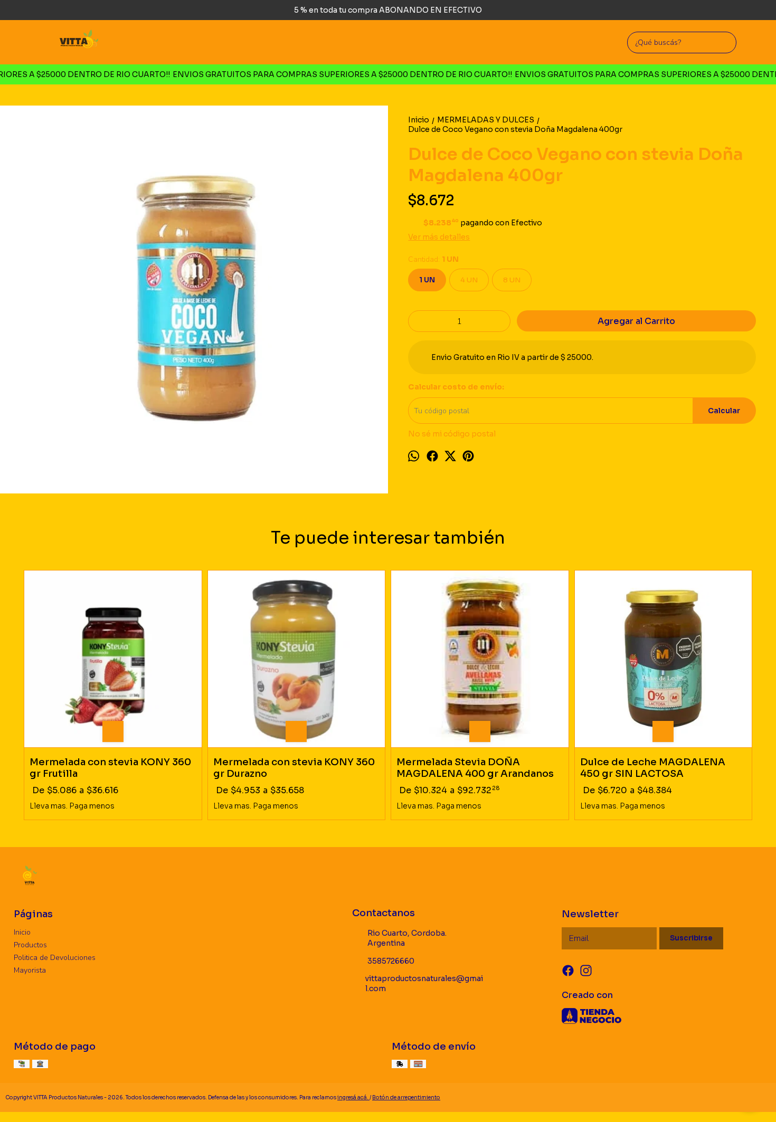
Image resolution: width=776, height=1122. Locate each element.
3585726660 (390, 961)
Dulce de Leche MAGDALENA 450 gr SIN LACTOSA (652, 768)
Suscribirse (691, 938)
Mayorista (30, 970)
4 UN (469, 279)
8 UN (512, 279)
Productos (30, 945)
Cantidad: (433, 259)
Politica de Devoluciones (55, 958)
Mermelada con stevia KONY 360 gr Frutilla (110, 768)
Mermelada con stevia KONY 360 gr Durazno (294, 768)
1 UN (427, 279)
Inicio (22, 932)
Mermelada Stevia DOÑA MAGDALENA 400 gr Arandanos (475, 768)
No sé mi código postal (452, 434)
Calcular (724, 410)
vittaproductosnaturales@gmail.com (424, 983)
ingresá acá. (353, 1097)
